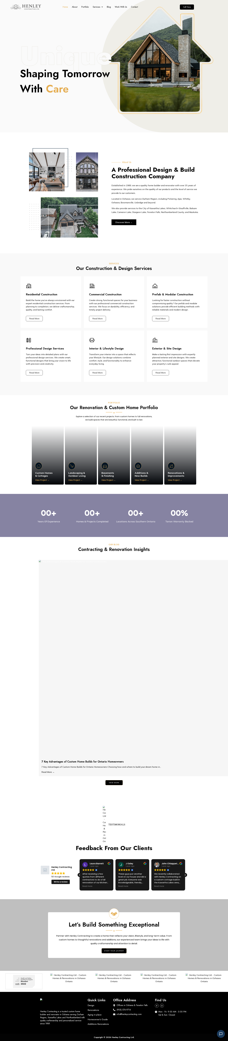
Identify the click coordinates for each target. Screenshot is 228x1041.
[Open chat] (221, 1034)
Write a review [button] (61, 881)
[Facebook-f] (157, 1006)
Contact (134, 6)
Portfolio (85, 6)
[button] (98, 7)
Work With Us (121, 6)
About (74, 6)
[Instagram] (162, 1006)
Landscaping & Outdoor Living (77, 474)
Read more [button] (87, 886)
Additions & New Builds (141, 474)
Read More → (47, 772)
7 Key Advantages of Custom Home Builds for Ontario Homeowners (82, 762)
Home (65, 6)
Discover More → (123, 222)
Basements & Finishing (107, 474)
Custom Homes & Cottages (44, 474)
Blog (109, 6)
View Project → (42, 480)
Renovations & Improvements (176, 474)
